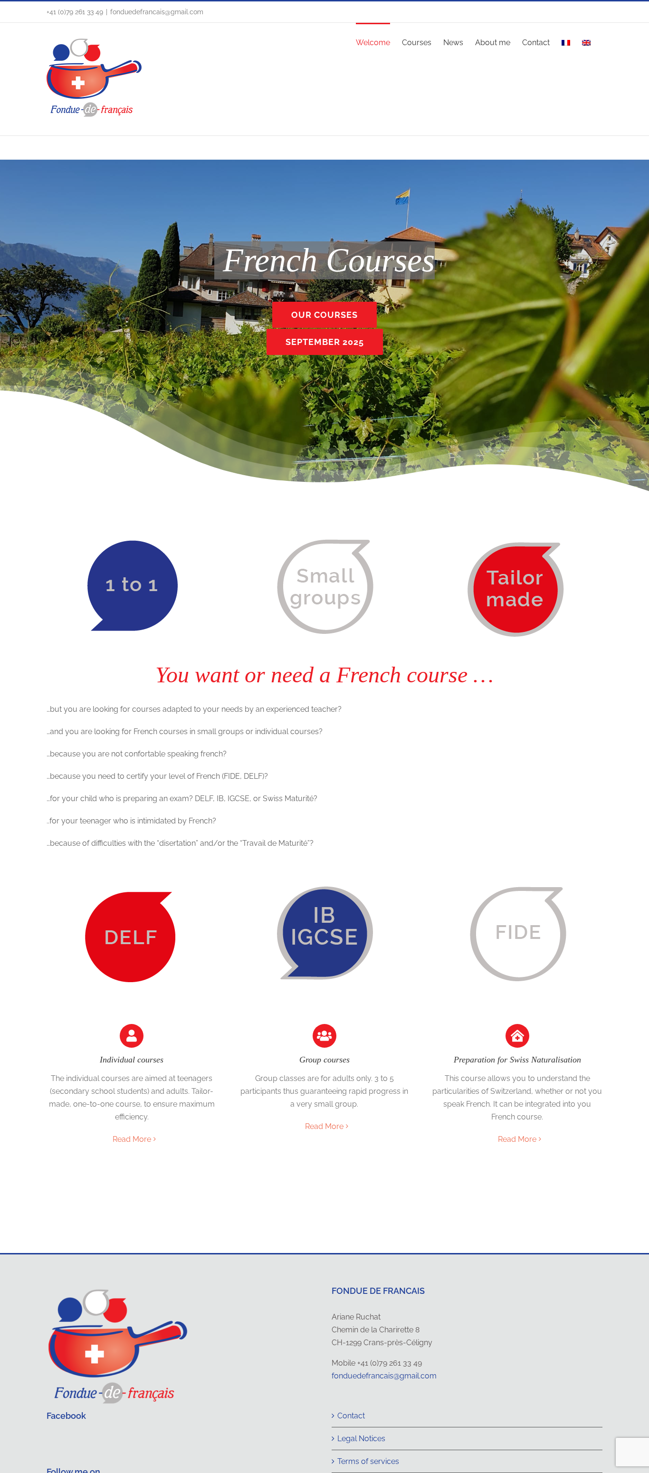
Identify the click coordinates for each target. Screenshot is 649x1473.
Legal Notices (361, 1438)
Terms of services (368, 1461)
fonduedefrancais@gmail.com (156, 12)
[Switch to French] (566, 42)
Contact (351, 1415)
